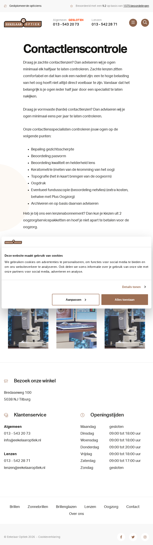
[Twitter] (133, 537)
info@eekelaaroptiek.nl (22, 440)
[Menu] (133, 23)
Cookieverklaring (49, 537)
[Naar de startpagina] (23, 22)
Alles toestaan (124, 299)
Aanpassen (73, 299)
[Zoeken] (145, 23)
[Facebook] (121, 537)
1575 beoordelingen (136, 6)
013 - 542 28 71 (105, 24)
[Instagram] (145, 537)
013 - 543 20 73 (66, 24)
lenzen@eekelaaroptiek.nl (24, 468)
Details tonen (131, 287)
